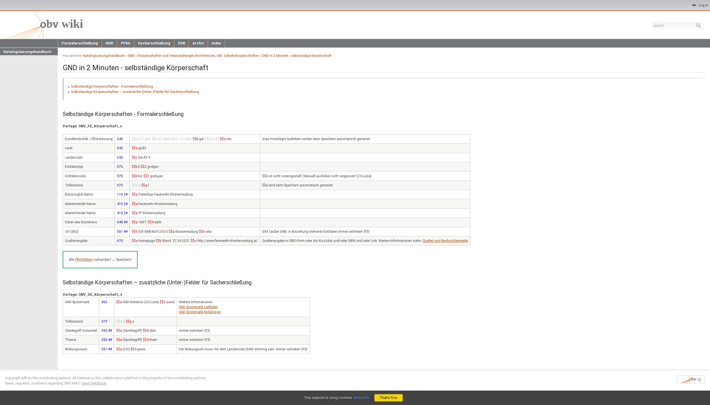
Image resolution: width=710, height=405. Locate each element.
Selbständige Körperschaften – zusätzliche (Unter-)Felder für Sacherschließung (135, 92)
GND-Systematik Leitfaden (198, 307)
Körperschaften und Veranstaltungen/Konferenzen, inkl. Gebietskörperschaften (198, 56)
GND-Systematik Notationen (200, 312)
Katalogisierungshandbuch (28, 52)
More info (361, 398)
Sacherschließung (154, 43)
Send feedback (94, 383)
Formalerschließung (80, 43)
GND (109, 43)
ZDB (181, 43)
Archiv (198, 43)
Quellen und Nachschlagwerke (445, 241)
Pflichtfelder (84, 260)
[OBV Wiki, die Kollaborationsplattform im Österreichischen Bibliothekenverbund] (43, 24)
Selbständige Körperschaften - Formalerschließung (112, 86)
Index (216, 43)
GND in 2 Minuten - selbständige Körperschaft (296, 56)
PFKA (125, 43)
